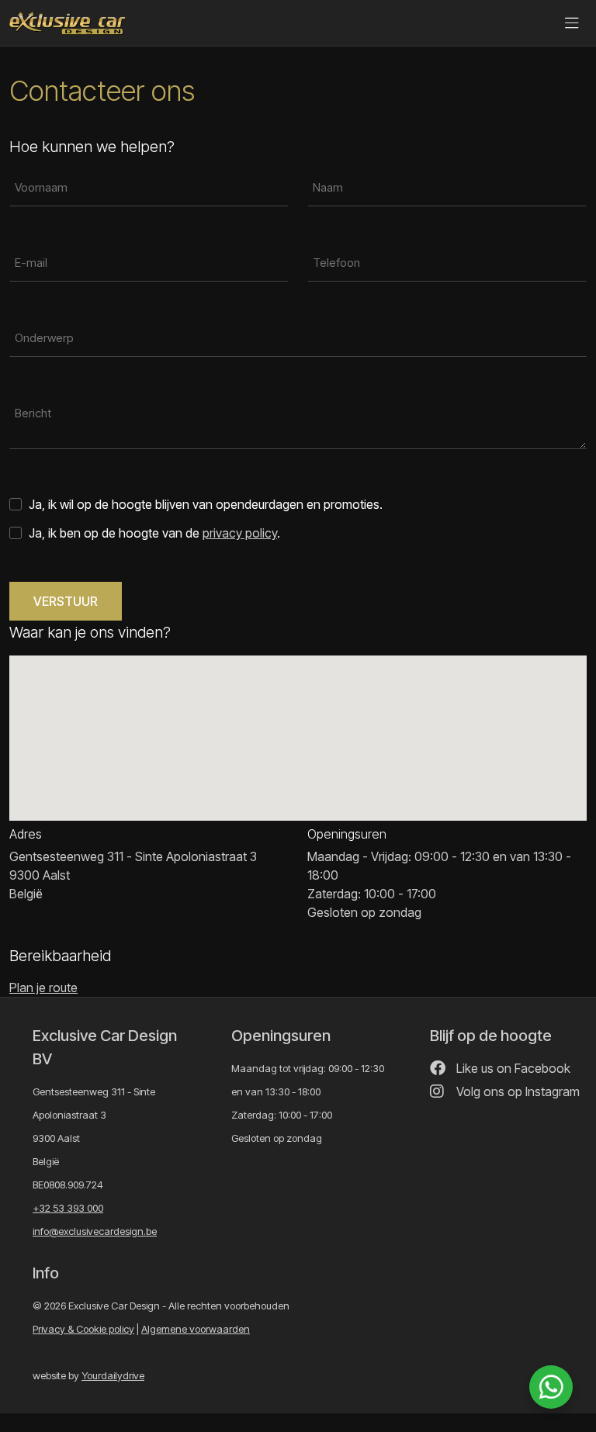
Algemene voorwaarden (195, 1329)
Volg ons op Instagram (516, 1091)
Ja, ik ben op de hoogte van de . (154, 533)
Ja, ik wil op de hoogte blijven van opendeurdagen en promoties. (206, 504)
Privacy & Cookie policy (83, 1329)
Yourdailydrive (112, 1375)
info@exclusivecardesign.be (95, 1231)
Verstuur (65, 601)
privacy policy (240, 533)
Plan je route (43, 987)
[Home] (67, 23)
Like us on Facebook (511, 1068)
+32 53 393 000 (68, 1208)
